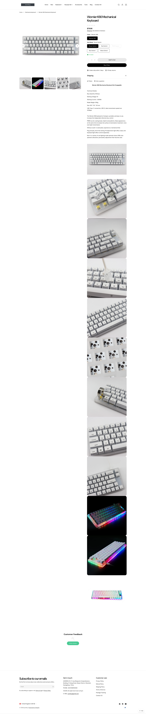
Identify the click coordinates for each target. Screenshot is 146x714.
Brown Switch (92, 46)
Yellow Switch (104, 50)
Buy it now (107, 65)
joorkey (26, 707)
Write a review (73, 643)
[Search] (118, 4)
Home (20, 12)
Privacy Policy (100, 681)
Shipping (89, 31)
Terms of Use (39, 690)
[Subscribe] (53, 686)
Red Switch (104, 46)
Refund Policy (100, 684)
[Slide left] (23, 46)
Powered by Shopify (33, 707)
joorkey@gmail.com (73, 694)
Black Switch (116, 46)
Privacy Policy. (47, 690)
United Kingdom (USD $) (28, 704)
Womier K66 (92, 38)
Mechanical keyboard (30, 12)
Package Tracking (101, 692)
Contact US (99, 695)
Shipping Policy (100, 687)
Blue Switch (92, 50)
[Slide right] (77, 46)
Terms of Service (100, 690)
